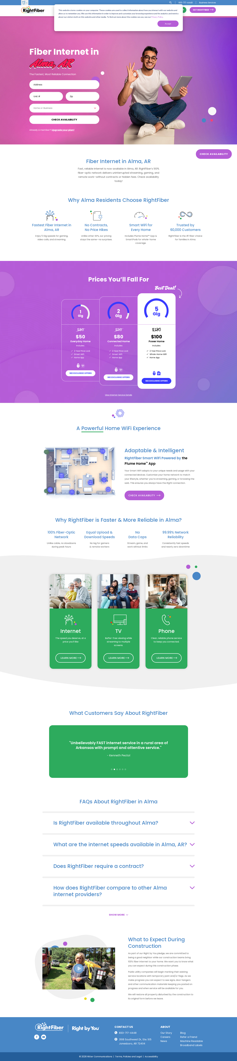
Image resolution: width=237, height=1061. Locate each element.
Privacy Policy (157, 17)
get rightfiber (201, 9)
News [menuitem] (163, 1041)
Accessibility (151, 1056)
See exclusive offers (80, 373)
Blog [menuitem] (183, 1033)
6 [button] (125, 769)
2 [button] (114, 769)
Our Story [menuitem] (166, 1033)
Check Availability (141, 495)
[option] (118, 749)
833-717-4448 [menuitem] (186, 2)
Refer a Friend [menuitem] (188, 1037)
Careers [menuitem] (165, 1037)
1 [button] (111, 769)
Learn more (69, 658)
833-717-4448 (127, 1033)
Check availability (214, 154)
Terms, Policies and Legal (128, 1056)
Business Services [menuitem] (207, 2)
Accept (168, 23)
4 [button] (120, 769)
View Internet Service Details (118, 395)
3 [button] (117, 769)
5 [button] (122, 769)
